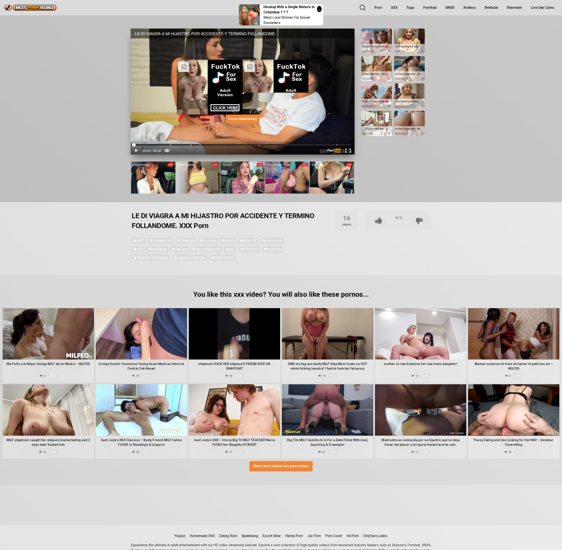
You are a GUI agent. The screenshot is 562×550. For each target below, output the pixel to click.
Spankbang (249, 536)
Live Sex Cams (542, 7)
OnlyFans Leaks (375, 536)
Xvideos (469, 7)
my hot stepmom (208, 249)
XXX (394, 7)
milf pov (181, 249)
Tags (410, 7)
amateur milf (162, 240)
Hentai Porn (294, 536)
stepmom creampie (191, 257)
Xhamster (514, 7)
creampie (187, 240)
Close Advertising (242, 119)
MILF (140, 240)
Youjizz (180, 536)
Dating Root (228, 536)
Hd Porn (352, 536)
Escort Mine (272, 536)
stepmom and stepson (152, 257)
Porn (378, 7)
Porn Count (333, 536)
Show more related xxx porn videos (281, 466)
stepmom (274, 249)
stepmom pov (224, 257)
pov (232, 249)
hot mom (209, 240)
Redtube (491, 7)
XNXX (449, 7)
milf (140, 249)
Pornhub (430, 7)
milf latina (159, 249)
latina (229, 240)
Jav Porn (314, 536)
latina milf (250, 240)
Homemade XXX (202, 536)
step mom (251, 249)
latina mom (274, 240)
